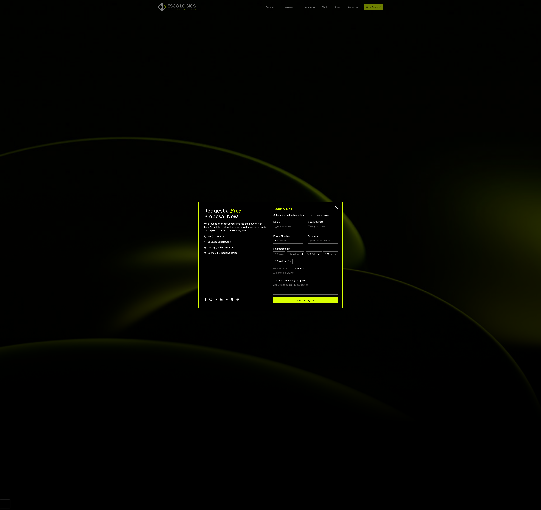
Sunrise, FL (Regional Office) (223, 252)
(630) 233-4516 (216, 236)
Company (313, 236)
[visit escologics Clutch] (232, 299)
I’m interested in (282, 248)
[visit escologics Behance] (227, 299)
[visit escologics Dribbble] (237, 299)
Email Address (316, 221)
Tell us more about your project (290, 280)
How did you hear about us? (288, 268)
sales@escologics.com (219, 241)
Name (277, 221)
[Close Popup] (337, 208)
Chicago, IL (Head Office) (221, 247)
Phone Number (281, 236)
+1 (274, 240)
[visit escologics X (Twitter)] (216, 299)
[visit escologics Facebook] (205, 299)
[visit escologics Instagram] (210, 299)
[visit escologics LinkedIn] (221, 299)
